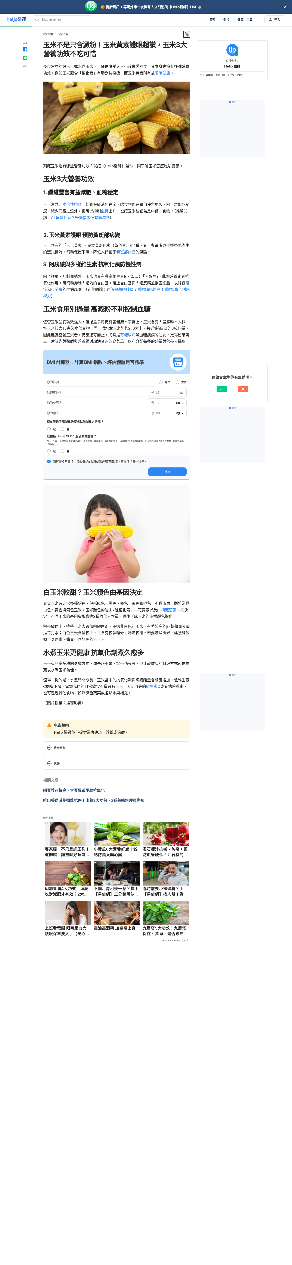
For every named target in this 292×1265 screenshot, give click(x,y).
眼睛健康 (162, 73)
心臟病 (56, 289)
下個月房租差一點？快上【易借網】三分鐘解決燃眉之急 (116, 891)
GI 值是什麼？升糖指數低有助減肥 (80, 217)
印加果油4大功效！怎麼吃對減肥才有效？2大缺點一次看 (66, 891)
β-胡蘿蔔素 (167, 610)
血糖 (105, 211)
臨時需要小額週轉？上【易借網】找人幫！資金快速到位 (165, 891)
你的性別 (53, 382)
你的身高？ (54, 402)
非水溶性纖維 (70, 204)
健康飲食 (48, 34)
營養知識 (63, 34)
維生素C (153, 686)
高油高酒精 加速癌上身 (115, 928)
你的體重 (53, 413)
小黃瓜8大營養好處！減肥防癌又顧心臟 (115, 852)
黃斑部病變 (126, 252)
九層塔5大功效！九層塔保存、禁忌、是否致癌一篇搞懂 (165, 931)
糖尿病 (130, 335)
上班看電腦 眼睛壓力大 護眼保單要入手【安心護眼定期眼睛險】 (67, 931)
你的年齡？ (54, 392)
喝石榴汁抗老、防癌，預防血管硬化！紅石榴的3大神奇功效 (165, 852)
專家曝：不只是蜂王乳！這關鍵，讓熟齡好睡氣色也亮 (67, 852)
